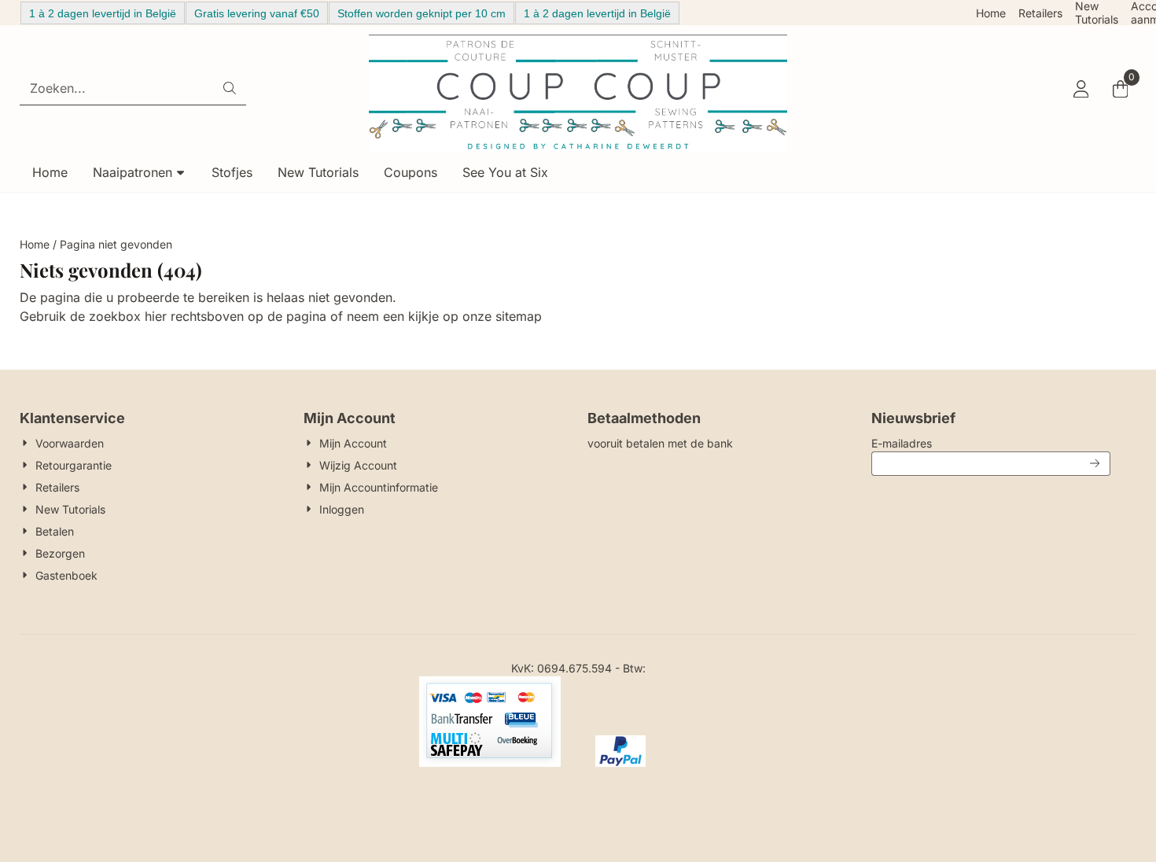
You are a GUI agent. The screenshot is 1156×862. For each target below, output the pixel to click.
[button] (1080, 88)
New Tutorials (1096, 12)
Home (991, 13)
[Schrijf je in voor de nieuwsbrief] (1095, 463)
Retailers (1040, 13)
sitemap (518, 316)
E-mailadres (990, 443)
